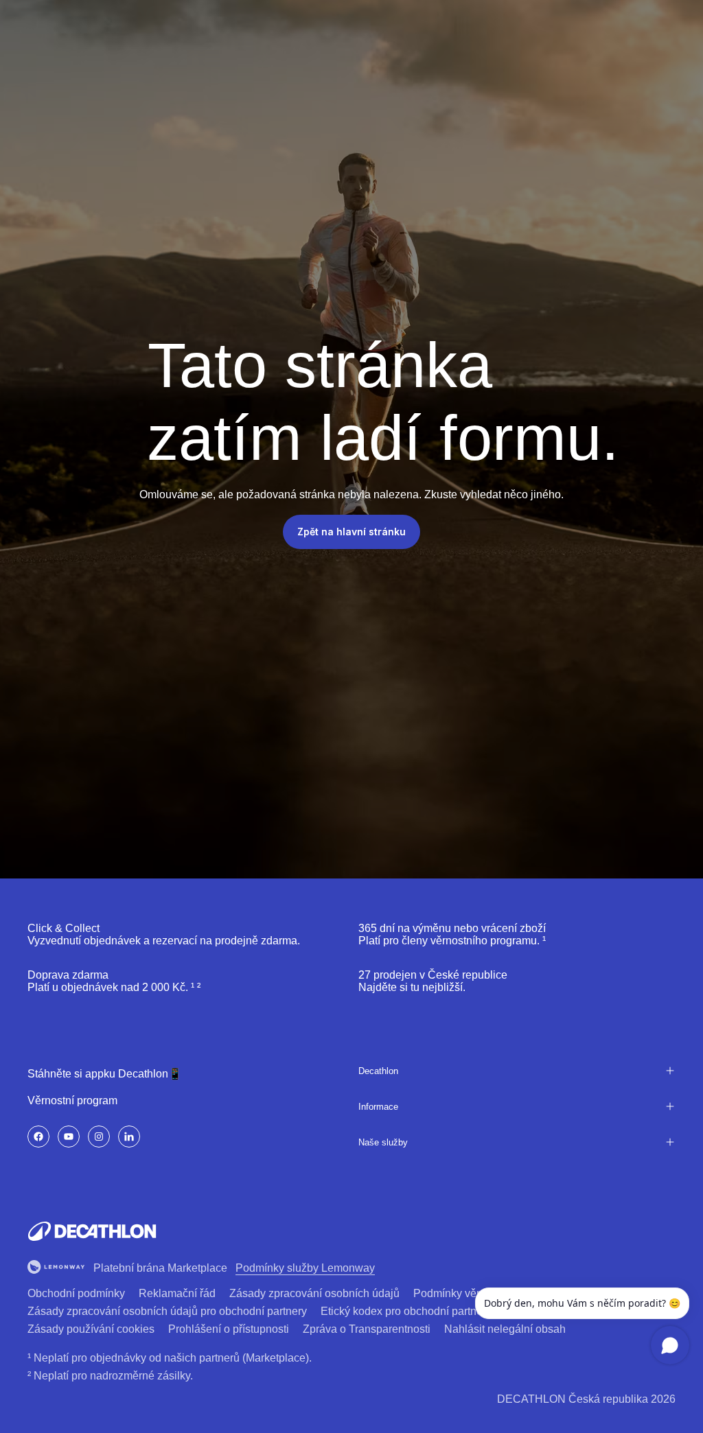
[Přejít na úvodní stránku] (92, 1231)
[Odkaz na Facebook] (38, 1136)
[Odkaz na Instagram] (99, 1136)
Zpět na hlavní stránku (351, 531)
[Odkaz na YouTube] (69, 1136)
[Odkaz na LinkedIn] (129, 1136)
